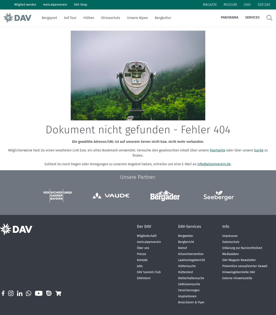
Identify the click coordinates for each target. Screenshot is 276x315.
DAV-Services (189, 226)
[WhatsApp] (28, 293)
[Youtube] (39, 293)
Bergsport (49, 18)
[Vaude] (111, 195)
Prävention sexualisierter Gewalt (244, 266)
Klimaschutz (110, 18)
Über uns (143, 248)
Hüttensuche (187, 266)
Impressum (230, 236)
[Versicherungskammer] (57, 195)
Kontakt (142, 260)
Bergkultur (163, 18)
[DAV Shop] (58, 293)
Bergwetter (185, 236)
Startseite (217, 150)
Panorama (229, 17)
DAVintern (144, 278)
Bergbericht (186, 242)
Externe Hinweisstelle (237, 278)
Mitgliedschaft (147, 236)
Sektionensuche (189, 284)
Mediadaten (230, 254)
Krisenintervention (191, 254)
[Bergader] (165, 195)
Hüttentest (185, 272)
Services (252, 17)
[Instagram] (11, 293)
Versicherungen (188, 290)
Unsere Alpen (137, 18)
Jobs (140, 266)
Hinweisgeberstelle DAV (238, 272)
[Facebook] (3, 293)
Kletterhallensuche (191, 278)
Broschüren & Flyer (191, 302)
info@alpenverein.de (214, 164)
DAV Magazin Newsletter (239, 260)
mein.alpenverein (149, 242)
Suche (258, 150)
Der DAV (144, 226)
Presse (141, 254)
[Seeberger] (219, 195)
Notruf (182, 248)
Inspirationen (187, 296)
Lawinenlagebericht (191, 260)
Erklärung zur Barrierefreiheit (242, 248)
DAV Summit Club (149, 272)
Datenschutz (230, 242)
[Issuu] (49, 293)
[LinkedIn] (19, 293)
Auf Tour (70, 18)
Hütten (88, 18)
